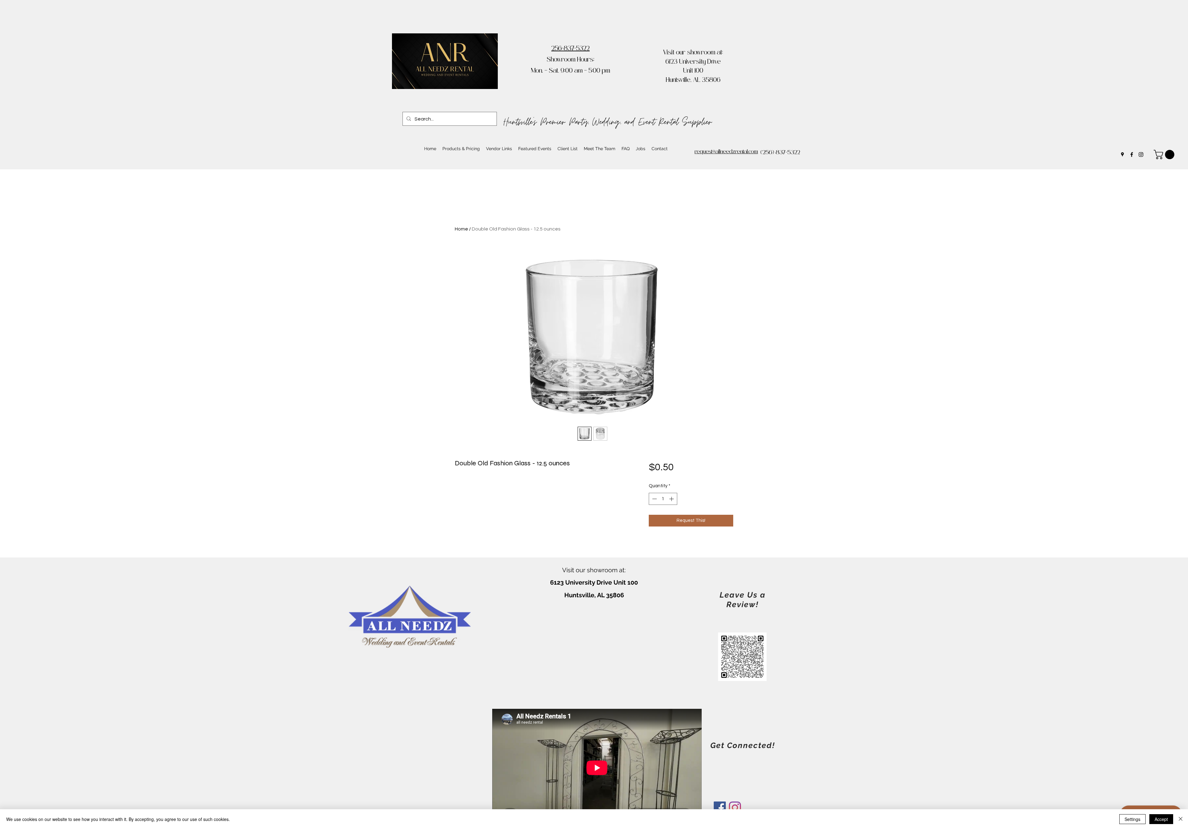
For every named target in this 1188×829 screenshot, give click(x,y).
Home (461, 228)
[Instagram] (1141, 154)
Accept (1161, 819)
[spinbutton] (663, 499)
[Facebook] (1132, 154)
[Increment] (672, 499)
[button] (1165, 154)
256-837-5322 (570, 49)
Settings (1132, 819)
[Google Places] (1122, 154)
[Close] (1180, 819)
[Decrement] (654, 499)
